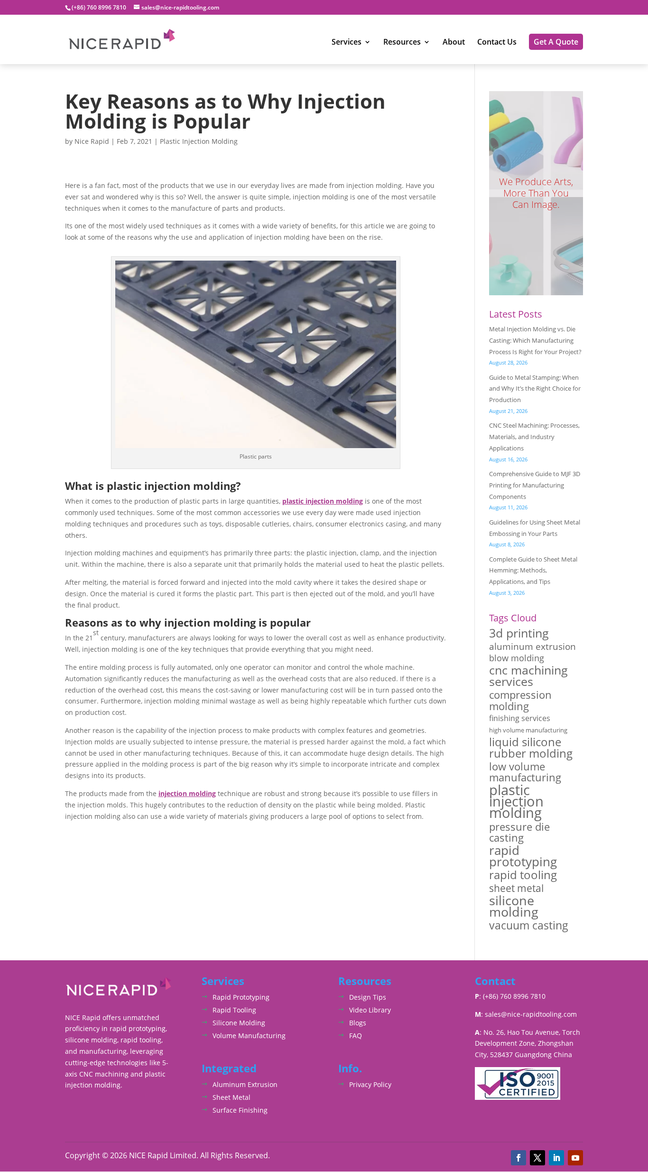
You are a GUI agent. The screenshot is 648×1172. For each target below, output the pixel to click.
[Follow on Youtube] (575, 1157)
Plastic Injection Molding (199, 141)
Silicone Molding (239, 1022)
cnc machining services (528, 676)
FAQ (355, 1035)
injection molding (187, 793)
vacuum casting (528, 925)
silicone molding (513, 906)
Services (346, 42)
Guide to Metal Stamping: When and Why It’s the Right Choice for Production (535, 388)
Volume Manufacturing (249, 1035)
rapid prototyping (523, 856)
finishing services (519, 718)
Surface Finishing (240, 1110)
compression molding (520, 700)
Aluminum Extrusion (245, 1084)
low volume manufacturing (525, 772)
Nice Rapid (91, 141)
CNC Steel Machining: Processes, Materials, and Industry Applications (534, 436)
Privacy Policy (370, 1084)
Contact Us (497, 42)
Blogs (357, 1022)
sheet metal (516, 888)
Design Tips (367, 997)
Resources (402, 42)
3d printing (519, 633)
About (454, 42)
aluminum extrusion (532, 646)
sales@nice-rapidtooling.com (531, 1014)
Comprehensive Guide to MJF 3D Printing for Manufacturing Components (534, 485)
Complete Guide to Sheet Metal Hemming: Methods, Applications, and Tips (533, 570)
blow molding (516, 658)
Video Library (370, 1009)
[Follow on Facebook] (518, 1157)
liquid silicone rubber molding (531, 747)
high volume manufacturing (528, 730)
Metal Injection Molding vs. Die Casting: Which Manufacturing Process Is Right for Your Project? (535, 340)
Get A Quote (556, 42)
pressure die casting (519, 832)
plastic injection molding (322, 501)
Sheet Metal (231, 1097)
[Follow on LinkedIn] (556, 1157)
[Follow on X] (537, 1157)
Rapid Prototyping (241, 997)
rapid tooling (523, 875)
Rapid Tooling (234, 1009)
